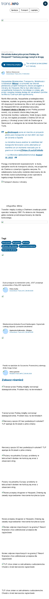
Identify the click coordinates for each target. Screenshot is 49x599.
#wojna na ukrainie (9, 250)
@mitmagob (12, 132)
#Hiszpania (6, 242)
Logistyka (34, 10)
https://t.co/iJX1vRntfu (33, 150)
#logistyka (17, 242)
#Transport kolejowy (27, 246)
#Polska (26, 242)
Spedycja (14, 10)
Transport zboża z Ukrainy (13, 109)
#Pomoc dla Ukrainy (9, 246)
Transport (24, 10)
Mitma (15, 83)
